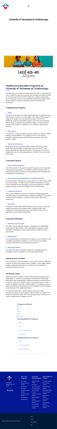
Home (32, 416)
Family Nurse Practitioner (24, 345)
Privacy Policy (33, 422)
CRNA (20, 322)
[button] (28, 6)
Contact (32, 419)
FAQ (31, 424)
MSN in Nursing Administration (25, 330)
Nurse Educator (22, 334)
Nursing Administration (24, 349)
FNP (20, 326)
